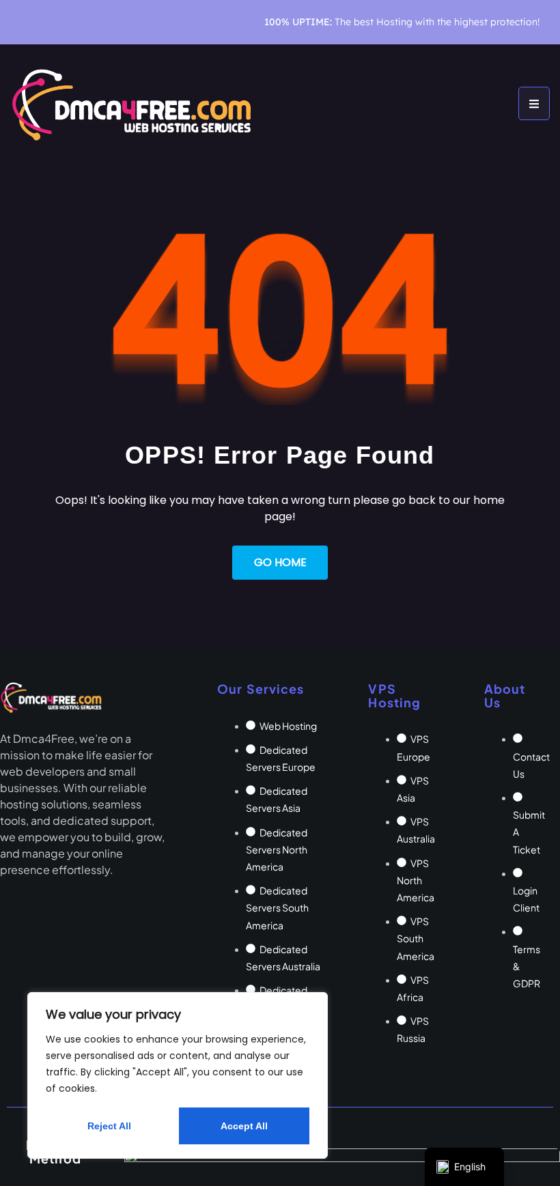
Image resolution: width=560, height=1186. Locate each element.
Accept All (244, 1125)
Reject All (109, 1125)
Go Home (280, 562)
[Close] (313, 1004)
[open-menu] (534, 103)
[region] (177, 1075)
